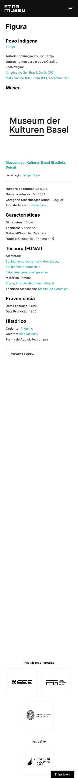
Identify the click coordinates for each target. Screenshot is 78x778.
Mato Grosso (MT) (19, 78)
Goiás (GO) (47, 72)
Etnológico (38, 205)
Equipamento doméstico (23, 267)
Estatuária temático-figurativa (27, 272)
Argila (10, 283)
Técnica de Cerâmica (52, 289)
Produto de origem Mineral (35, 283)
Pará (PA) (40, 78)
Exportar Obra (22, 354)
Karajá (10, 47)
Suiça (36, 175)
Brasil (33, 72)
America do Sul (16, 72)
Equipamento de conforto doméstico (32, 261)
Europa (27, 175)
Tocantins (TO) (59, 78)
